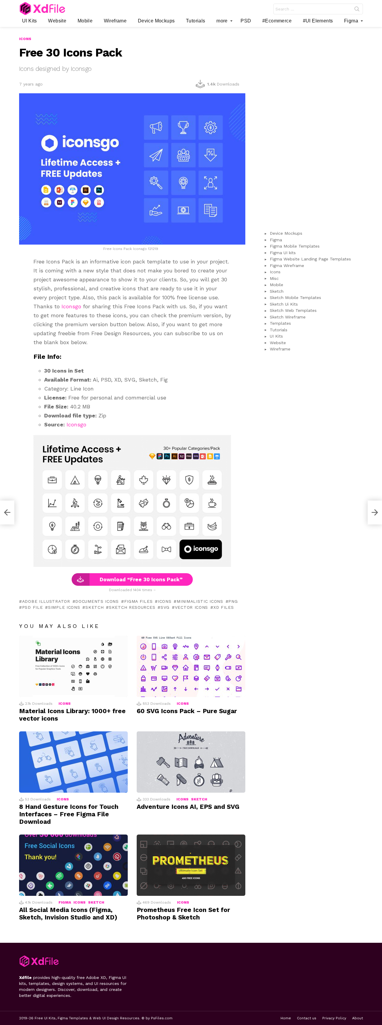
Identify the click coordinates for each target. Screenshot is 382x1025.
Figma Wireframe (287, 265)
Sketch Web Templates (293, 310)
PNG (233, 601)
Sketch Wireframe (288, 317)
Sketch (94, 607)
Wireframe (115, 20)
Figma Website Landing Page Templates (310, 259)
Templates (280, 323)
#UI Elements (318, 20)
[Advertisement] (313, 125)
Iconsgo (71, 306)
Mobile (85, 20)
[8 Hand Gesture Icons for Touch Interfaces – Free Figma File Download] (73, 762)
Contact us (306, 1018)
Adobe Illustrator (46, 601)
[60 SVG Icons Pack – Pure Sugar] (191, 666)
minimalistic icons (200, 601)
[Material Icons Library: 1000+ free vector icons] (73, 666)
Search (357, 10)
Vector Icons (191, 607)
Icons (164, 601)
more (222, 20)
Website (57, 20)
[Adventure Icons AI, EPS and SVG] (191, 762)
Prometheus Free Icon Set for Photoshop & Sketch (183, 913)
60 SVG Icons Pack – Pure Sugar (187, 711)
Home (286, 1018)
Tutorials (195, 20)
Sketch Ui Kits (284, 304)
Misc (274, 278)
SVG (165, 607)
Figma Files (138, 601)
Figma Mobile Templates (295, 246)
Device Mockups (156, 20)
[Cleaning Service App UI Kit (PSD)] (7, 512)
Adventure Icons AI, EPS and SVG (188, 806)
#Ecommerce (277, 20)
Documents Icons (97, 601)
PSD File (32, 607)
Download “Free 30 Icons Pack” (141, 579)
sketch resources (132, 607)
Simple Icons (64, 607)
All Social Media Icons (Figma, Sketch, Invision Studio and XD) (68, 913)
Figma (351, 20)
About (357, 1018)
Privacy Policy (334, 1018)
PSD (246, 20)
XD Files (223, 607)
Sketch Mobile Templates (295, 297)
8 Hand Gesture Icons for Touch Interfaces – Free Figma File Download (68, 814)
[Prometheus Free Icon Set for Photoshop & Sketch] (191, 865)
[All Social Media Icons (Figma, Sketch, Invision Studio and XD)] (73, 865)
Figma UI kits (283, 252)
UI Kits (29, 20)
